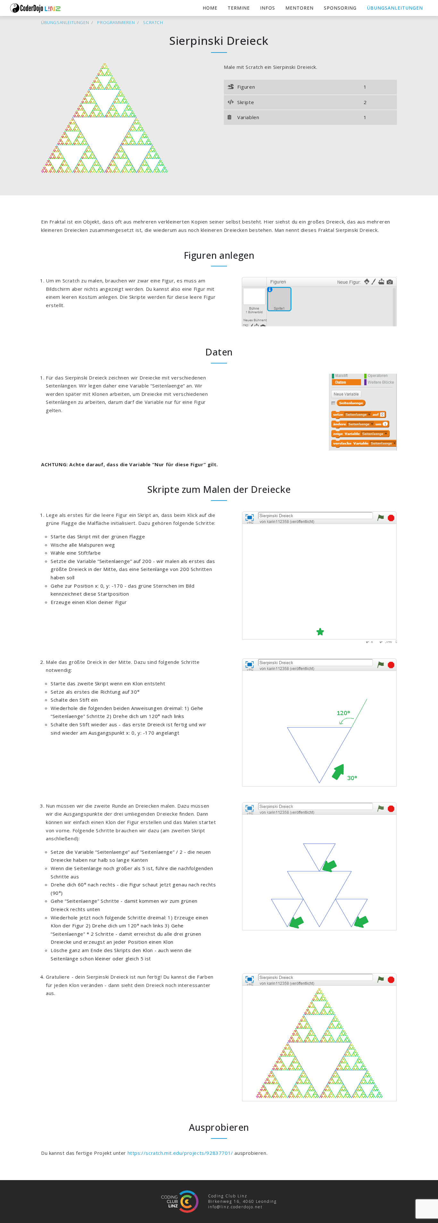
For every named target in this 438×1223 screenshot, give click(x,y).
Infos (267, 8)
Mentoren (299, 8)
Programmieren (116, 22)
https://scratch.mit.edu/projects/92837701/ (180, 1153)
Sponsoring (340, 8)
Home (210, 8)
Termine (239, 8)
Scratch (153, 22)
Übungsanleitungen (395, 8)
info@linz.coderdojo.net (235, 1207)
